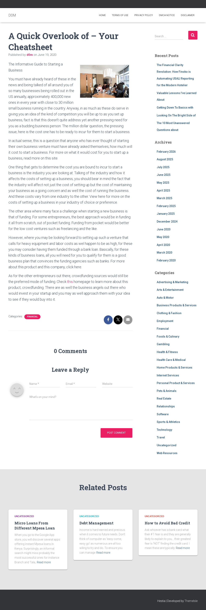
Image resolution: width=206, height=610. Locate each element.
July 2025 (163, 167)
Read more (44, 562)
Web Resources (167, 453)
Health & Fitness (167, 352)
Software (163, 414)
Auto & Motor (165, 297)
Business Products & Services (177, 305)
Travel (161, 437)
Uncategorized (166, 445)
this (70, 282)
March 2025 (164, 198)
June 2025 (163, 174)
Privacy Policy (143, 15)
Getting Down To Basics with (175, 107)
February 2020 (166, 260)
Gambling (163, 344)
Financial (32, 317)
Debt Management (96, 523)
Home (102, 15)
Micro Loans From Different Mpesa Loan (34, 525)
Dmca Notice (167, 15)
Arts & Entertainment (170, 289)
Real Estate (164, 398)
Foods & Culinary (168, 336)
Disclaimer (188, 15)
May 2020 (163, 237)
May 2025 (163, 182)
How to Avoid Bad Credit (167, 523)
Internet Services (168, 375)
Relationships (166, 406)
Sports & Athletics (168, 422)
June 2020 (163, 229)
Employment (165, 321)
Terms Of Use (120, 15)
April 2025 (163, 190)
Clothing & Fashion (169, 313)
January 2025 (166, 213)
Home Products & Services (174, 367)
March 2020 (164, 252)
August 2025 (165, 159)
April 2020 (163, 244)
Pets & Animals (166, 391)
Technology (164, 429)
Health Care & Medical (171, 359)
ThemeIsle (191, 601)
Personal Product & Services (176, 383)
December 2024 (167, 221)
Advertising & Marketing (172, 282)
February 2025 (166, 206)
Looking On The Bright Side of (176, 115)
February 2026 (166, 151)
